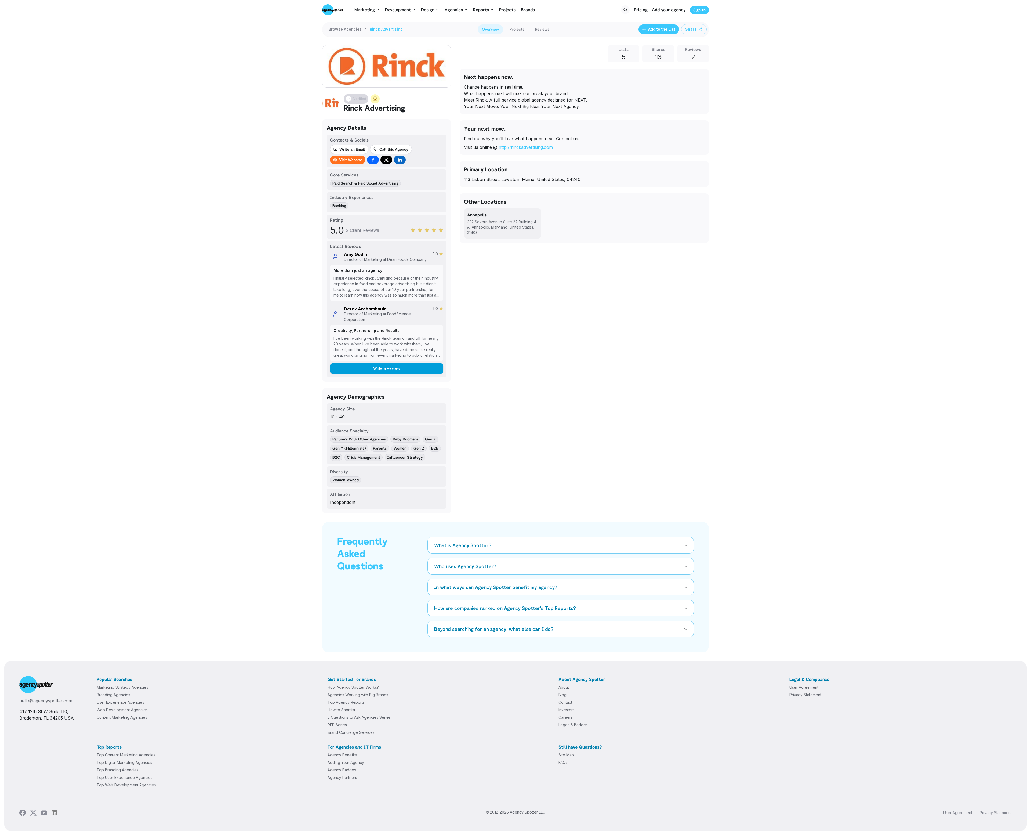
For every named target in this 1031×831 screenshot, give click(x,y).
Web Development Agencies (122, 709)
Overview (490, 29)
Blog (562, 694)
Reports (481, 10)
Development (398, 10)
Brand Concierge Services (351, 732)
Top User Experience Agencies (125, 777)
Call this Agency (393, 149)
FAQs (563, 762)
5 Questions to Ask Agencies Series (359, 717)
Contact (565, 702)
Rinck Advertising (386, 29)
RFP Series (337, 724)
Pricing (641, 10)
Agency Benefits (342, 755)
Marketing (364, 10)
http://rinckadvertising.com (526, 147)
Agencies (454, 10)
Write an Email (352, 149)
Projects (507, 10)
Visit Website (350, 159)
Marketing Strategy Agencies (122, 687)
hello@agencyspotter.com (45, 700)
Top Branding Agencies (118, 770)
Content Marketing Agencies (122, 717)
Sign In (699, 9)
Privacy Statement (805, 694)
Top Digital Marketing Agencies (124, 762)
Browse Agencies (345, 29)
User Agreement (803, 687)
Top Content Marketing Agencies (126, 755)
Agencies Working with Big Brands (358, 694)
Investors (566, 709)
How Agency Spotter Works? (353, 687)
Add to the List (661, 29)
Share (691, 29)
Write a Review (386, 368)
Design (427, 10)
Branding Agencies (113, 694)
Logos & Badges (573, 724)
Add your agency (669, 10)
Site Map (566, 755)
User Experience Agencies (120, 702)
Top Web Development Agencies (126, 785)
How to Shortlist (341, 709)
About (563, 687)
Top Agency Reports (346, 702)
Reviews (542, 29)
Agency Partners (342, 777)
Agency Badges (342, 770)
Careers (565, 717)
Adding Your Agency (346, 762)
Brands (528, 10)
